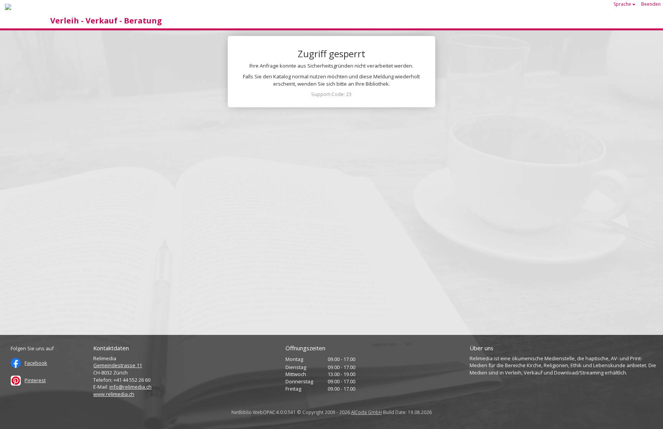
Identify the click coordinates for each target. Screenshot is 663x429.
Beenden (651, 4)
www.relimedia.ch (113, 394)
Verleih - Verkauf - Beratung (106, 20)
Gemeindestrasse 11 (117, 365)
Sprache (623, 4)
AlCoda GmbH (366, 412)
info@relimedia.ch (130, 386)
